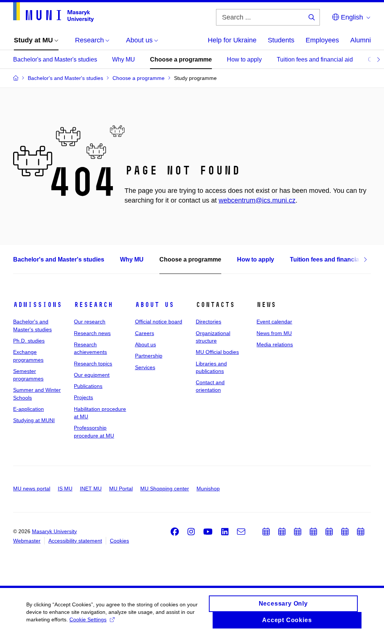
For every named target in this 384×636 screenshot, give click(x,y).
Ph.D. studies (29, 341)
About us (154, 305)
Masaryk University (54, 531)
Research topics (93, 364)
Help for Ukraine (232, 40)
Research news (92, 333)
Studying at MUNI (34, 420)
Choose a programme (181, 59)
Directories (208, 322)
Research (93, 305)
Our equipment (92, 375)
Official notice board (158, 322)
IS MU (65, 489)
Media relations (274, 344)
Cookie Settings (87, 619)
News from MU (274, 333)
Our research (89, 322)
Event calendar (274, 322)
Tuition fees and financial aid (315, 59)
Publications (88, 386)
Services (145, 367)
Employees (322, 40)
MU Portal (121, 489)
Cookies (119, 541)
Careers (144, 333)
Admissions (37, 305)
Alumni (360, 40)
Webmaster (26, 541)
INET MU (91, 489)
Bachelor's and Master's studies (55, 59)
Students (281, 40)
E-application (28, 409)
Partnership (148, 356)
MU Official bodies (217, 352)
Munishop (208, 489)
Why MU (123, 59)
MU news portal (31, 489)
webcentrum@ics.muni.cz (257, 200)
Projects (83, 397)
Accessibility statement (75, 541)
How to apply (244, 59)
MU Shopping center (164, 489)
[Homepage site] (53, 12)
